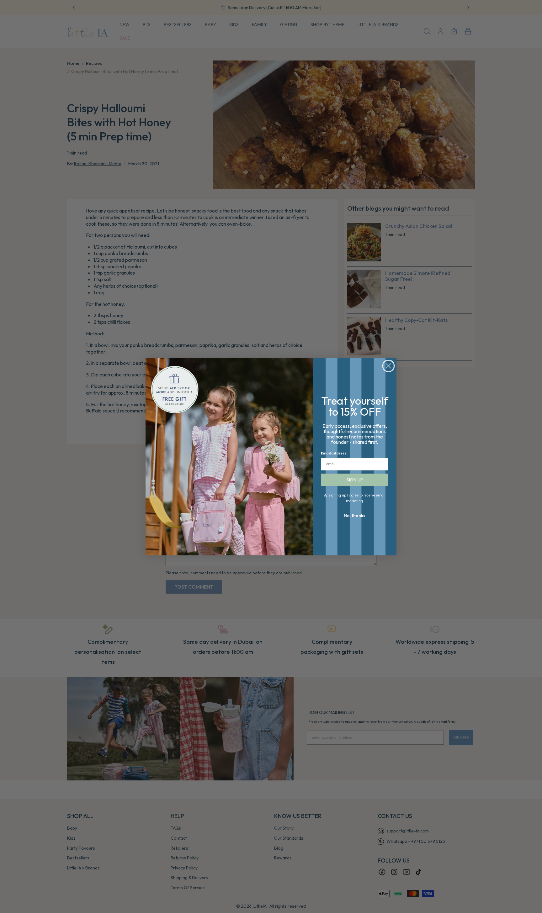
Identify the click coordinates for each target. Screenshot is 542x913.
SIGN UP (355, 480)
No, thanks (354, 515)
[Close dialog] (388, 365)
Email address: (334, 453)
